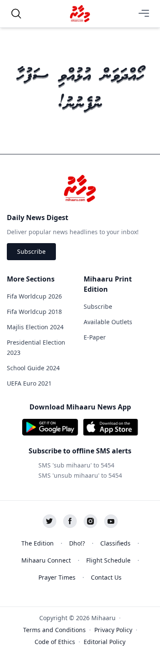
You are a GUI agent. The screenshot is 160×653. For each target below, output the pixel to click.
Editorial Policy (104, 642)
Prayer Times (57, 577)
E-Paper (95, 337)
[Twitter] (49, 521)
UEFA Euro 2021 (29, 383)
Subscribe (31, 251)
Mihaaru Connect (46, 560)
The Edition (37, 543)
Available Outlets (108, 322)
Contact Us (106, 577)
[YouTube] (111, 521)
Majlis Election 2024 (35, 327)
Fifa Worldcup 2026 (34, 296)
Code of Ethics (55, 642)
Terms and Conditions (54, 630)
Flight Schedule (108, 560)
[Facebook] (70, 521)
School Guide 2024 (33, 368)
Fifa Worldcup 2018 (34, 312)
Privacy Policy (113, 630)
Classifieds (115, 543)
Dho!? (77, 543)
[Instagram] (90, 521)
